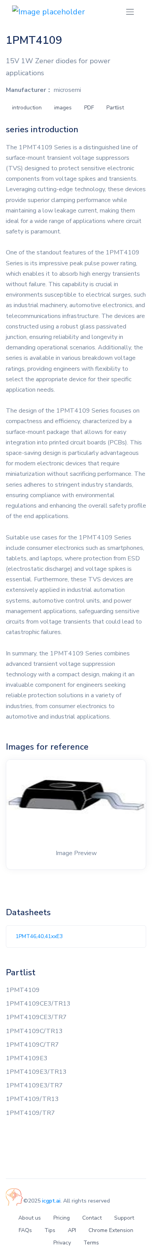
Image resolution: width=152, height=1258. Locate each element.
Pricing (61, 1218)
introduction (27, 107)
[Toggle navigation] (130, 12)
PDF (89, 107)
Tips (49, 1230)
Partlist (115, 107)
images (63, 107)
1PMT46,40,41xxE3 (39, 936)
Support (124, 1218)
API (72, 1230)
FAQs (25, 1230)
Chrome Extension (110, 1230)
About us (29, 1218)
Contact (92, 1218)
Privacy (62, 1242)
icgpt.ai (51, 1200)
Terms (91, 1242)
